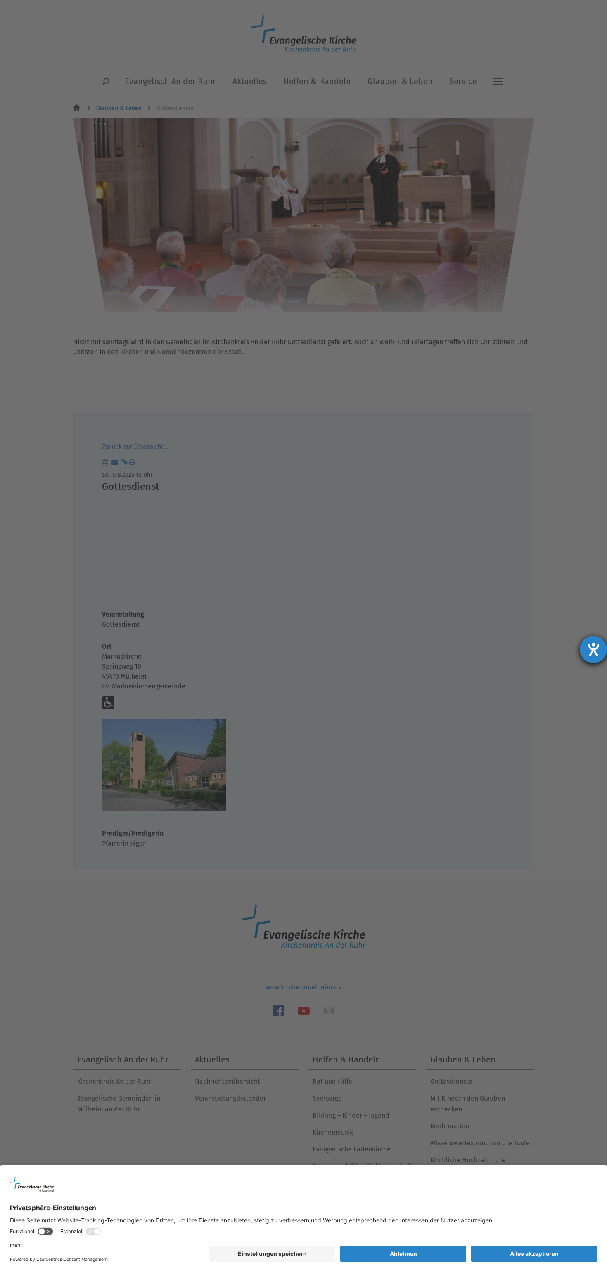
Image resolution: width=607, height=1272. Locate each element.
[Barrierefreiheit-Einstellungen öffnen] (593, 649)
